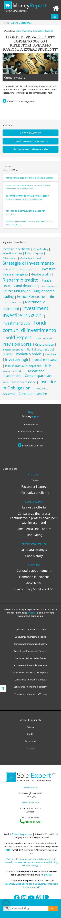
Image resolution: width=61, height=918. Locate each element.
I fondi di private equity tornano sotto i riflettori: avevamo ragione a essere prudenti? (30, 43)
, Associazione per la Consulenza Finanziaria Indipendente (31, 885)
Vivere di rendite (13, 371)
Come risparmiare (38, 375)
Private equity (34, 253)
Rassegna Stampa (34, 486)
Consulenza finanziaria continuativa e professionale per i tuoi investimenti (34, 518)
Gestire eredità (41, 274)
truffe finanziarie (47, 286)
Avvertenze (34, 583)
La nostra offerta (34, 507)
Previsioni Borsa (17, 344)
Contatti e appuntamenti (34, 571)
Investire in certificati (16, 249)
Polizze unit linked (16, 291)
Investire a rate (12, 253)
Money (30, 414)
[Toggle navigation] (54, 16)
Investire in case (44, 359)
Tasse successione (24, 382)
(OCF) (8, 849)
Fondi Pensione (31, 296)
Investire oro (51, 354)
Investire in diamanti (13, 349)
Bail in (5, 382)
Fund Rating (33, 535)
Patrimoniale (10, 258)
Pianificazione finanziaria (30, 141)
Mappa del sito (10, 468)
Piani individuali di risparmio (23, 366)
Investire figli (16, 359)
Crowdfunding (40, 249)
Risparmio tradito (20, 280)
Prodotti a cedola (29, 354)
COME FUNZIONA (34, 501)
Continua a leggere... (21, 101)
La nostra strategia (34, 550)
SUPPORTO (34, 564)
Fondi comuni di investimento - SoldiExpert (29, 330)
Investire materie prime (20, 269)
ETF (48, 365)
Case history (34, 556)
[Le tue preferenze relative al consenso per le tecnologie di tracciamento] (3, 688)
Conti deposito (25, 285)
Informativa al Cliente (34, 493)
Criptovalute (44, 344)
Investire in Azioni (23, 315)
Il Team (34, 480)
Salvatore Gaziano (44, 30)
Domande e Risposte (34, 577)
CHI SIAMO (33, 474)
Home (6, 22)
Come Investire (23, 30)
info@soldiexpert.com (21, 834)
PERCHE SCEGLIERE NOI (34, 544)
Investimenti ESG (16, 323)
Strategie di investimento (28, 263)
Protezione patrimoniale (30, 149)
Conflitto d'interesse (43, 338)
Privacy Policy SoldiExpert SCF (34, 589)
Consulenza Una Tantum (33, 529)
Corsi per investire (32, 393)
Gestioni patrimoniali (30, 258)
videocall (32, 612)
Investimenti (35, 308)
